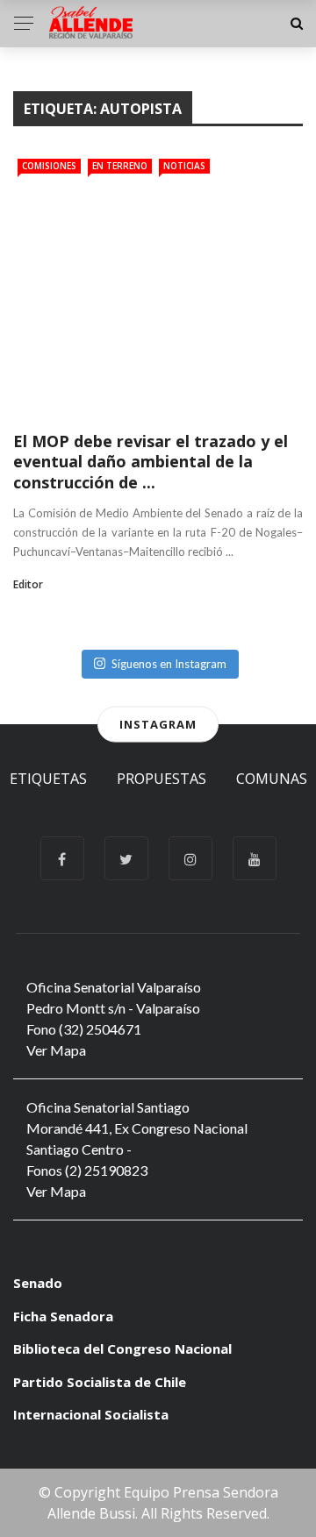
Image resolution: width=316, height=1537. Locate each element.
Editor (28, 584)
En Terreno (119, 166)
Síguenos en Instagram (168, 664)
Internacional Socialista (91, 1414)
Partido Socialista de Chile (99, 1382)
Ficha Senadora (63, 1316)
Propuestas (161, 778)
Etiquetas (48, 778)
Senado (37, 1283)
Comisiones (49, 166)
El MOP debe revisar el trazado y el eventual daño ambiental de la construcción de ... (150, 462)
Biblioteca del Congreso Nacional (122, 1348)
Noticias (184, 166)
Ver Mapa (56, 1050)
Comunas (271, 778)
